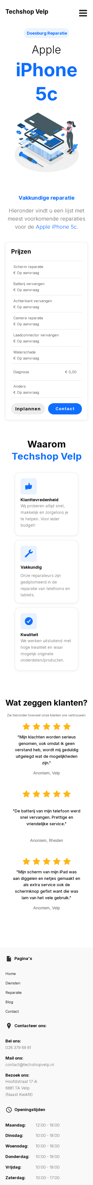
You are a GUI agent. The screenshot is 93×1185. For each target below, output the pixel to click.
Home (10, 973)
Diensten (12, 983)
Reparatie (13, 992)
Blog (9, 1002)
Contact (65, 408)
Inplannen (28, 408)
